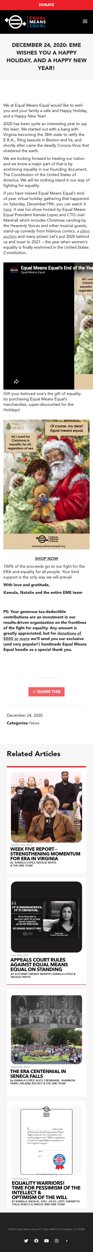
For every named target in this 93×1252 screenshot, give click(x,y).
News (34, 723)
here (7, 210)
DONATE (46, 5)
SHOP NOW (46, 559)
